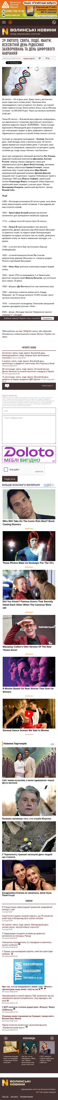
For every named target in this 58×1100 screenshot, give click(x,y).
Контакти (14, 1096)
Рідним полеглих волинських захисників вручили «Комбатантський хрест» (24, 1026)
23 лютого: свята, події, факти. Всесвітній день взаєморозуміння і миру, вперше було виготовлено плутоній (25, 355)
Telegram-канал (30, 331)
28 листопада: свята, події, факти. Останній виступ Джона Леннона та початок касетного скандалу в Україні (28, 370)
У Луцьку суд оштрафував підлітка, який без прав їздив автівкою (27, 952)
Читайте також (29, 347)
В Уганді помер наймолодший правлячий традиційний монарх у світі (27, 908)
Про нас (5, 1096)
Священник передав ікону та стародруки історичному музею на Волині (26, 943)
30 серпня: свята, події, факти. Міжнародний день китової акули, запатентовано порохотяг (25, 925)
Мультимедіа (29, 1038)
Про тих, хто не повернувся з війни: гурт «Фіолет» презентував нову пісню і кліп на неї (29, 1060)
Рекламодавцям (26, 1096)
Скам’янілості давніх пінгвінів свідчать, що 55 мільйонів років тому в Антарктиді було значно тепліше (27, 917)
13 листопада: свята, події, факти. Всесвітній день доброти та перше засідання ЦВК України (25, 378)
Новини (29, 900)
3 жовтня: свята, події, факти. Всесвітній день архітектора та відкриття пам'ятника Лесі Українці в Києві (28, 362)
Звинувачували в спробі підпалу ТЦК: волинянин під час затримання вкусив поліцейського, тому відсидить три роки (28, 998)
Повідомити (47, 318)
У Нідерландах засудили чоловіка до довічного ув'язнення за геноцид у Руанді (23, 934)
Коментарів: (29, 58)
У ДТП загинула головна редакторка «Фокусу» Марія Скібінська (47, 1059)
